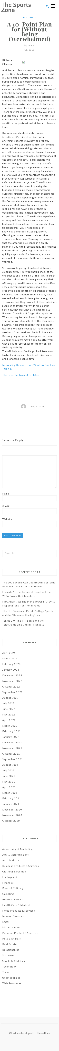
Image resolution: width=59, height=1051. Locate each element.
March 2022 (9, 725)
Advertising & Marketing (17, 848)
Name (6, 493)
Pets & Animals (11, 938)
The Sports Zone (16, 7)
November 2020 (12, 815)
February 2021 (11, 798)
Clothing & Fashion (14, 871)
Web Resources (11, 983)
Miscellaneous (11, 927)
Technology (9, 966)
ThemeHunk (43, 1033)
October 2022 (11, 686)
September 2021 (12, 759)
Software (8, 955)
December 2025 (12, 675)
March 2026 (9, 658)
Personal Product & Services (20, 932)
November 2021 (12, 748)
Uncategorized (11, 977)
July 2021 (8, 770)
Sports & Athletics (13, 960)
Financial (8, 882)
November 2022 (12, 680)
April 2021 (9, 787)
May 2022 (8, 714)
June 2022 (8, 708)
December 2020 (12, 809)
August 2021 (10, 764)
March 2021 (9, 792)
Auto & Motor (11, 860)
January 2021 (10, 803)
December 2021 (12, 742)
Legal (5, 921)
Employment (9, 877)
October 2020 (11, 820)
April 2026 (9, 652)
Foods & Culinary (12, 888)
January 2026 (10, 669)
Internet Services (13, 916)
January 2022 (10, 736)
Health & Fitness (12, 899)
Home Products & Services (18, 910)
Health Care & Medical (16, 905)
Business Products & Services (20, 865)
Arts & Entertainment (15, 854)
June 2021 (8, 775)
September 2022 (12, 692)
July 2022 (8, 703)
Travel (6, 972)
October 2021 (11, 753)
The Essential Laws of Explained (21, 375)
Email (6, 506)
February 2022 (11, 731)
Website (7, 519)
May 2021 (8, 781)
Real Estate (29, 17)
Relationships (10, 949)
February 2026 (11, 664)
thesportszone (37, 406)
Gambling (8, 893)
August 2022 (10, 697)
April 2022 (9, 720)
